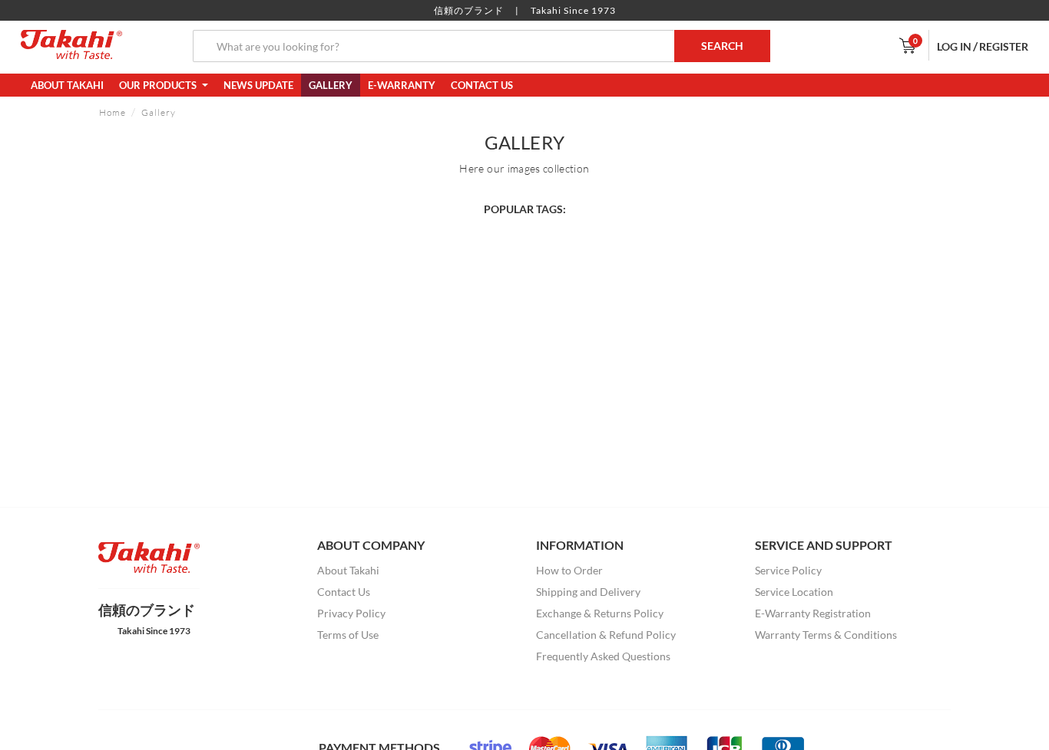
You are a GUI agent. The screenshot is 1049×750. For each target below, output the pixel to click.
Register (1003, 46)
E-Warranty (401, 85)
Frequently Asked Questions (603, 656)
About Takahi (67, 85)
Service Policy (788, 570)
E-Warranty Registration (813, 613)
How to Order (569, 570)
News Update (258, 85)
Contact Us (482, 85)
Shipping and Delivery (588, 591)
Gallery (330, 85)
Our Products (159, 85)
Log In (954, 46)
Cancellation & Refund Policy (606, 634)
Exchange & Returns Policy (599, 613)
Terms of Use (348, 634)
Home (112, 112)
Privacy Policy (351, 613)
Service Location (794, 591)
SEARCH (722, 45)
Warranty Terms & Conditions (826, 634)
